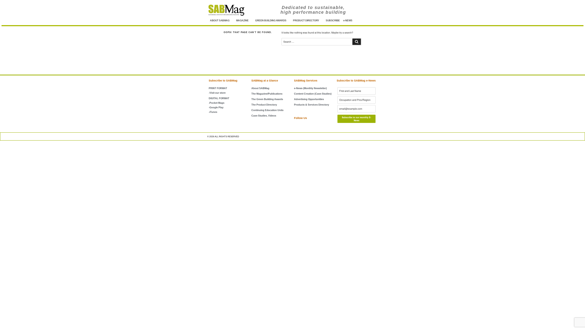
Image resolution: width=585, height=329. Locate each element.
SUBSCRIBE (333, 20)
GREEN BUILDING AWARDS (270, 20)
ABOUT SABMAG (219, 20)
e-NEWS (347, 20)
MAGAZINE (242, 20)
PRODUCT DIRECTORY (306, 20)
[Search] (356, 42)
